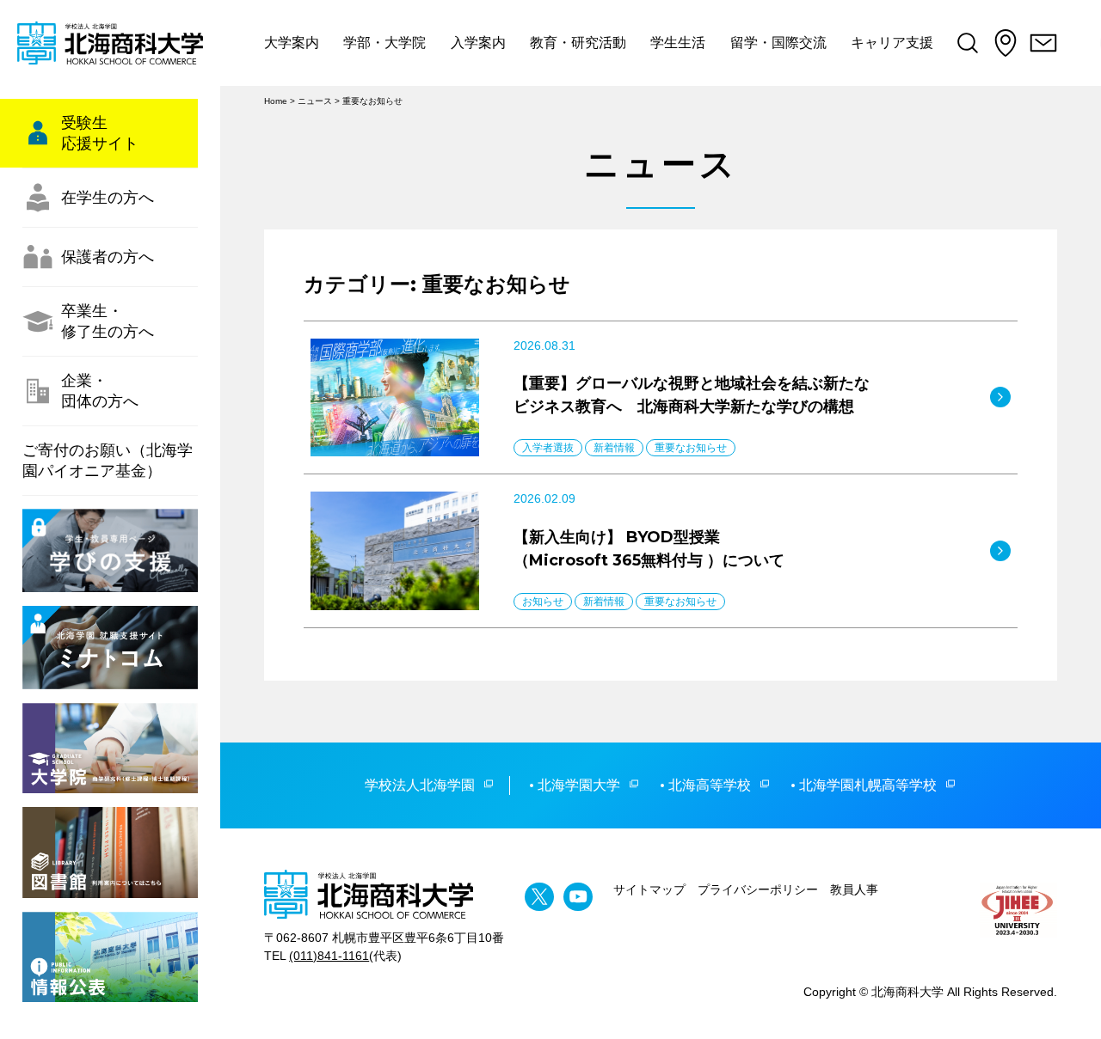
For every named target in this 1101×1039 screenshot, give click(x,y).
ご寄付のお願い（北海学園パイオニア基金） (107, 461)
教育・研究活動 (578, 42)
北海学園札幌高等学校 (868, 785)
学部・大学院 (384, 42)
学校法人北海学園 (420, 785)
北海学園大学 (579, 785)
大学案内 (291, 42)
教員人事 (854, 889)
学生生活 (677, 42)
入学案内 (478, 42)
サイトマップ (649, 889)
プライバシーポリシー (758, 889)
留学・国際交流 (778, 42)
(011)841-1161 (329, 956)
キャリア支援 (892, 42)
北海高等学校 (709, 785)
